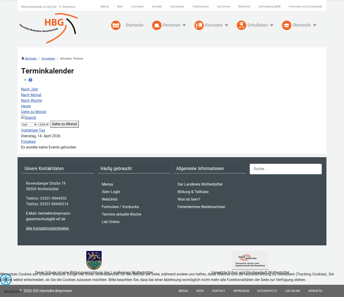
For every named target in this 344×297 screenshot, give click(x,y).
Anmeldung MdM (269, 6)
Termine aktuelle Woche (121, 214)
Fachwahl (137, 6)
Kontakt (157, 6)
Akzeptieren (13, 291)
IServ (120, 6)
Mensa (104, 6)
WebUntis (244, 6)
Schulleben (257, 25)
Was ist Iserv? (189, 199)
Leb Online (223, 6)
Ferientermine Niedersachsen (201, 207)
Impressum (177, 6)
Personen (171, 25)
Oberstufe (302, 25)
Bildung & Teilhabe (193, 192)
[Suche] (28, 117)
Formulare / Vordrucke (120, 207)
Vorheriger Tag (33, 130)
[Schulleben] (271, 25)
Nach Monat (31, 95)
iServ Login (111, 192)
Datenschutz (201, 6)
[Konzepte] (226, 25)
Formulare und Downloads (305, 6)
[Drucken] (30, 80)
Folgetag (28, 141)
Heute (26, 106)
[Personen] (183, 25)
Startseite (134, 25)
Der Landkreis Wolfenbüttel (200, 184)
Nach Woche (31, 100)
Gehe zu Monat (33, 112)
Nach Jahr (29, 89)
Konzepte (214, 25)
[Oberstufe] (314, 25)
